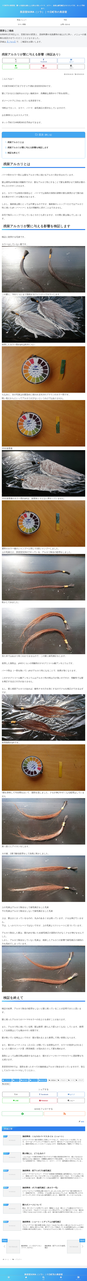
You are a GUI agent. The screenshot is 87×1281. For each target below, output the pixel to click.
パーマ (17, 1080)
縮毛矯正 (25, 1080)
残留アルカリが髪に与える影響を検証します (28, 147)
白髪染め (53, 1080)
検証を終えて (14, 153)
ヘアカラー (7, 1080)
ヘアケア (34, 1080)
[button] (71, 66)
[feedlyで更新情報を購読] (22, 1113)
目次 (41, 134)
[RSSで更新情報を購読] (64, 1113)
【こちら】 (11, 42)
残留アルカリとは (16, 142)
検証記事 (43, 1080)
